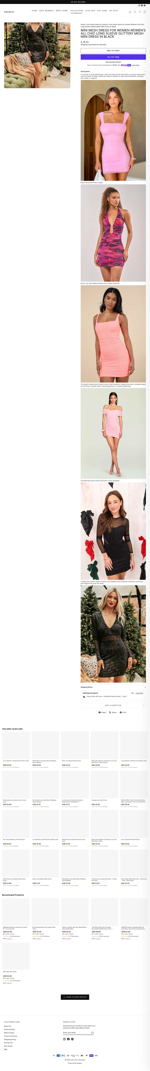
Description (85, 71)
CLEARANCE (76, 13)
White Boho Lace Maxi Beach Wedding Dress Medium (44, 761)
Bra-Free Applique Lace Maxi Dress (14, 839)
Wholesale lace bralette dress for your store (14, 800)
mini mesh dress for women (97, 24)
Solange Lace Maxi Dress (99, 800)
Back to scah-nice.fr (76, 997)
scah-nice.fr (9, 12)
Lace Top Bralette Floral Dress (130, 839)
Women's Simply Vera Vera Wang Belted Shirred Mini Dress (74, 928)
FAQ (5, 1049)
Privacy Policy (9, 1029)
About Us (7, 1026)
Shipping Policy (10, 1039)
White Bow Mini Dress (9, 971)
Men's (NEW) (62, 10)
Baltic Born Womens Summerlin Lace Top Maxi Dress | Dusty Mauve (104, 761)
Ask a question (113, 705)
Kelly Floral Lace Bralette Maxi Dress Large (14, 879)
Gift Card (102, 10)
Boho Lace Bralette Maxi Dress (71, 761)
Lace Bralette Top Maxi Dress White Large (16, 761)
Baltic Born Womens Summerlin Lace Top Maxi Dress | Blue (104, 840)
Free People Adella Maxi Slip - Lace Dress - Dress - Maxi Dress (134, 879)
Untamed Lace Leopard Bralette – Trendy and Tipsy (104, 879)
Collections (76, 10)
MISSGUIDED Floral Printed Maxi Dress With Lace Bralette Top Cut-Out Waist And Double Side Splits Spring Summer (134, 801)
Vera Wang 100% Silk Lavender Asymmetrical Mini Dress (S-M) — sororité (102, 928)
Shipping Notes (87, 687)
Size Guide (8, 1046)
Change (139, 693)
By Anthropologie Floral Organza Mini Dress (44, 928)
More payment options (113, 62)
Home (34, 10)
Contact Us (8, 1043)
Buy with (113, 57)
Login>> (9, 938)
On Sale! (113, 10)
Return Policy (9, 1033)
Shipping (84, 45)
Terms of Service (10, 1036)
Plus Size (90, 10)
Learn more (135, 65)
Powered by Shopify (75, 1063)
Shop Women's (46, 10)
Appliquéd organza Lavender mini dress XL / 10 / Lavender (15, 928)
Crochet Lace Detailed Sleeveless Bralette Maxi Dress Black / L (72, 800)
